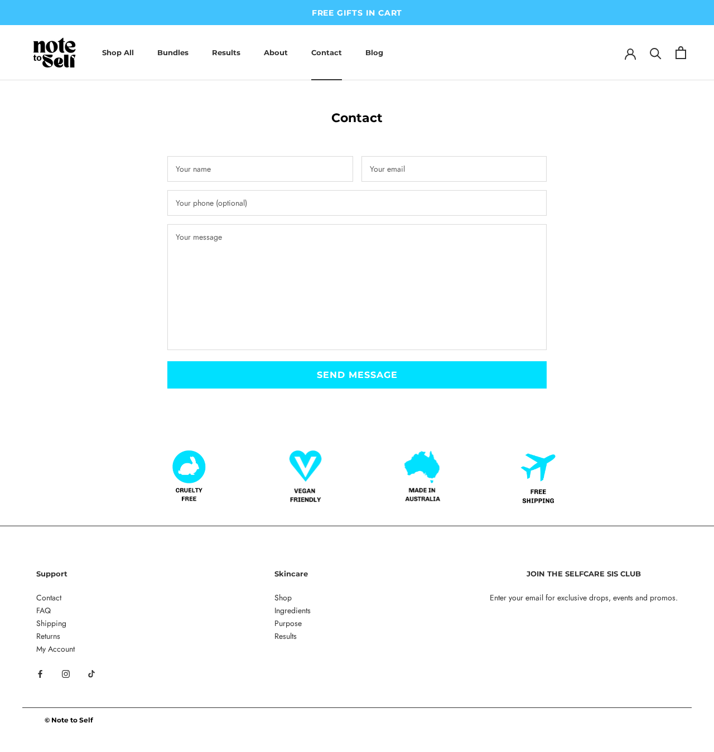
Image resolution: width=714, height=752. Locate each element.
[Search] (656, 53)
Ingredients (292, 610)
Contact (326, 52)
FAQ (43, 610)
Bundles (173, 52)
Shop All (118, 52)
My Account (55, 648)
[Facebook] (40, 673)
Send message (357, 375)
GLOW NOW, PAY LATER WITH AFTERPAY (498, 13)
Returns (48, 636)
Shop (283, 597)
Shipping (51, 623)
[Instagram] (66, 673)
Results (226, 52)
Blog (374, 52)
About (276, 52)
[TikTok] (91, 673)
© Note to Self (69, 720)
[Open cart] (681, 52)
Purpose (288, 623)
